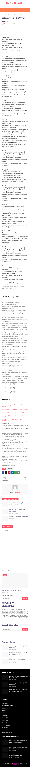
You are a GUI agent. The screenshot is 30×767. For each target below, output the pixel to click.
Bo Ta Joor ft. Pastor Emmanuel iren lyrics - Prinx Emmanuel (18, 677)
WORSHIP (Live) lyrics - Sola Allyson (18, 516)
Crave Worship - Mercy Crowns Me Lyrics (18, 660)
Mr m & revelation (6, 725)
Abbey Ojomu (5, 703)
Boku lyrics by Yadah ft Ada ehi (11, 590)
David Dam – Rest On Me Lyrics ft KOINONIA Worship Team (18, 690)
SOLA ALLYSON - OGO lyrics (16, 503)
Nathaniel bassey (6, 730)
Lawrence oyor (5, 715)
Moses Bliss (5, 722)
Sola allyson (8, 14)
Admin (4, 24)
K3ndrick (4, 710)
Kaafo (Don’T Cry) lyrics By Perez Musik (12, 416)
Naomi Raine (5, 727)
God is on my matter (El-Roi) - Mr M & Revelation (18, 646)
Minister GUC (5, 718)
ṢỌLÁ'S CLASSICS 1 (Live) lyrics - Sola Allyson (17, 510)
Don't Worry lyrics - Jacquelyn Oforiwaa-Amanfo (15, 409)
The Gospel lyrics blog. (15, 3)
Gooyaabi (15, 764)
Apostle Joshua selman (7, 705)
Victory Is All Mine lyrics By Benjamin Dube (13, 413)
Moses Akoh (5, 720)
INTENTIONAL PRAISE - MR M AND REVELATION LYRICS (18, 653)
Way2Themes (16, 763)
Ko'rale (3, 713)
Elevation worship (6, 708)
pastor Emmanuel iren (7, 732)
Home (3, 14)
